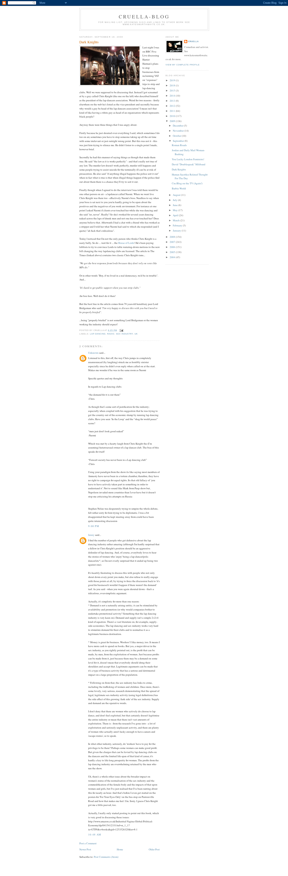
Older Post (154, 849)
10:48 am (94, 834)
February (178, 225)
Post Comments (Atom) (106, 857)
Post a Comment (88, 843)
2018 (173, 85)
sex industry (124, 334)
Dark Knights (89, 42)
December (178, 125)
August (177, 195)
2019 (173, 80)
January (177, 230)
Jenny (91, 535)
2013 (173, 100)
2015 (173, 90)
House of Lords (126, 243)
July (175, 200)
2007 (173, 242)
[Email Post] (121, 330)
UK (136, 334)
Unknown (93, 352)
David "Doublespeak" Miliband (188, 164)
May (175, 210)
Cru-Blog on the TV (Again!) (187, 183)
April (176, 215)
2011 (173, 111)
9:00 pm (93, 526)
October (177, 135)
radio (110, 334)
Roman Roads (179, 145)
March (176, 220)
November (178, 130)
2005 (173, 252)
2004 (173, 257)
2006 (173, 247)
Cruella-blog (144, 16)
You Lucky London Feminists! (188, 159)
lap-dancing (98, 334)
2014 (173, 95)
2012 (173, 106)
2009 (173, 121)
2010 (173, 116)
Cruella (193, 41)
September (179, 141)
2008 (173, 237)
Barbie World (179, 188)
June (175, 205)
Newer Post (85, 849)
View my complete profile (183, 65)
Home (120, 849)
